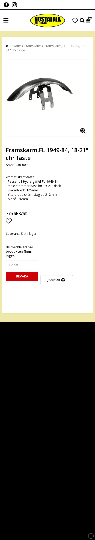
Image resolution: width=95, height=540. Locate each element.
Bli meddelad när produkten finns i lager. (19, 251)
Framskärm (32, 46)
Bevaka (22, 276)
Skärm (16, 46)
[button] (75, 20)
